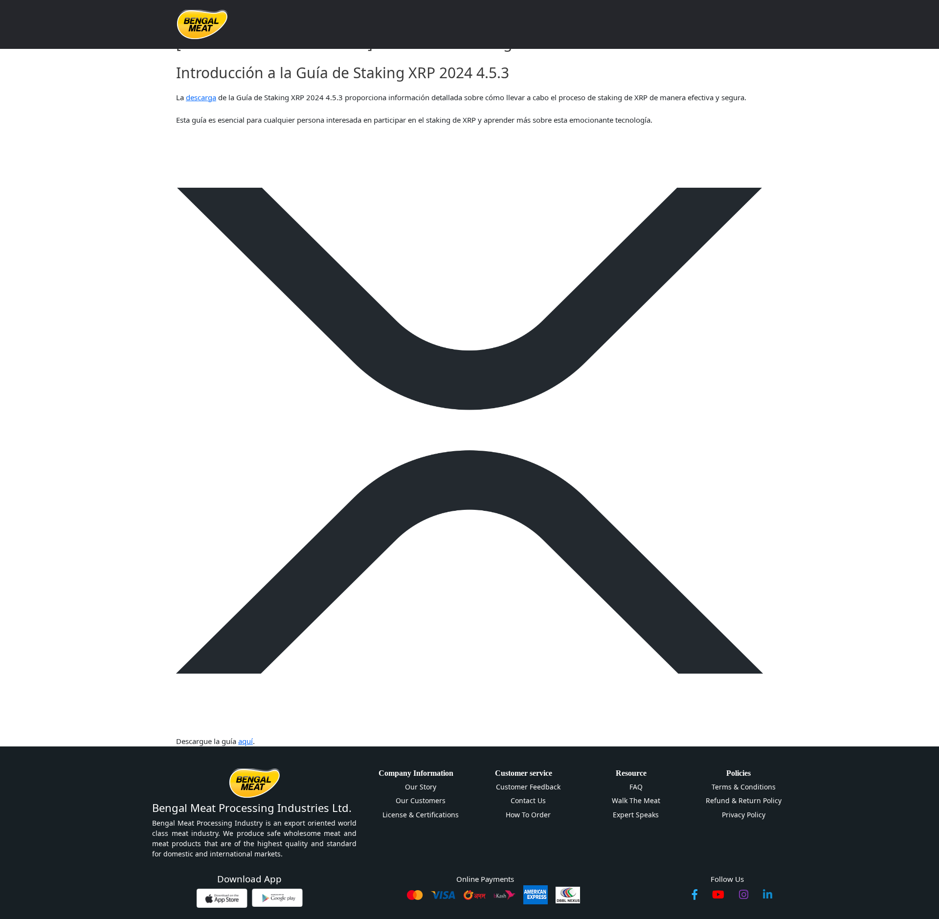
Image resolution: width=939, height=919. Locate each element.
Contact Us (528, 800)
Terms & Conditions (744, 786)
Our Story (420, 786)
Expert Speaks (636, 814)
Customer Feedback (528, 786)
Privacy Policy (743, 814)
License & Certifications (420, 814)
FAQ (636, 786)
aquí (245, 741)
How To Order (528, 814)
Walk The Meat (636, 800)
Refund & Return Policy (744, 800)
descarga (201, 97)
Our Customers (421, 800)
